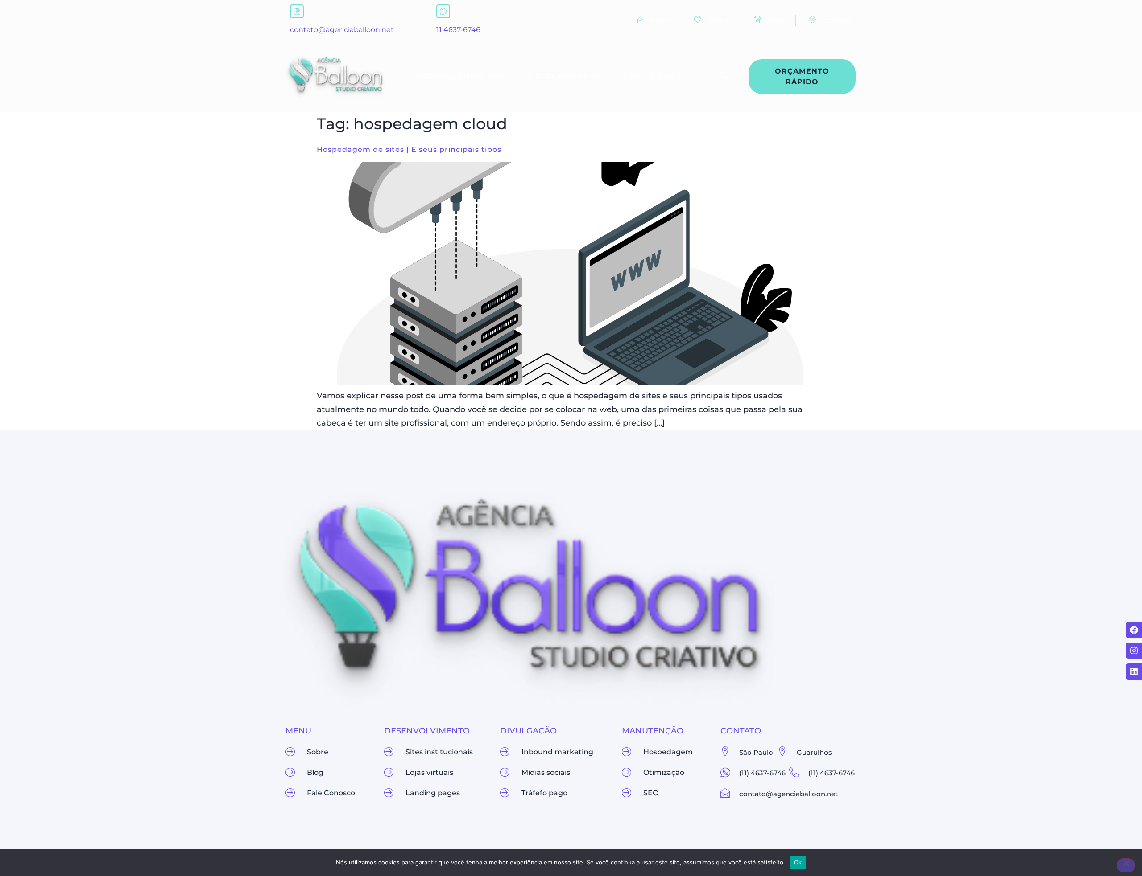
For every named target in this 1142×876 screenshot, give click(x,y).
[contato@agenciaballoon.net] (297, 11)
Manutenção (648, 76)
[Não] (1126, 865)
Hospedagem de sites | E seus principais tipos (409, 149)
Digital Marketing (564, 76)
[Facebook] (1134, 630)
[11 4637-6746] (443, 11)
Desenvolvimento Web (459, 76)
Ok (798, 862)
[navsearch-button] (720, 77)
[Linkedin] (1134, 671)
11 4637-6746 (458, 29)
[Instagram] (1134, 651)
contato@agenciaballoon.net (342, 29)
